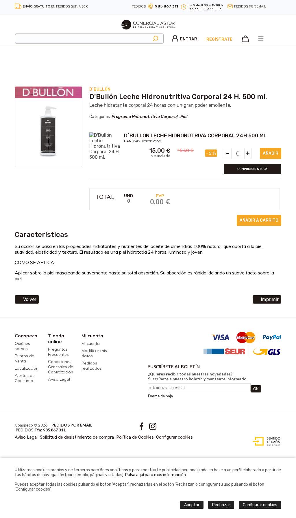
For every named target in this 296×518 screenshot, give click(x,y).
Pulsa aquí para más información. (156, 474)
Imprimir (270, 299)
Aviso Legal (59, 379)
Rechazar (221, 504)
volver (29, 299)
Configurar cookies (174, 437)
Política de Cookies (135, 437)
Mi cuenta (92, 336)
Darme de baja (160, 396)
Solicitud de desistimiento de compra (77, 437)
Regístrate (219, 39)
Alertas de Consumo (25, 378)
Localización (26, 368)
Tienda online (56, 338)
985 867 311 (166, 6)
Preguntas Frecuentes (58, 352)
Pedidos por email (250, 6)
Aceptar (191, 504)
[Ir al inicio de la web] (148, 32)
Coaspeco (26, 336)
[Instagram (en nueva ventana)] (279, 6)
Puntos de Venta (24, 358)
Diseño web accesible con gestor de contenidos (265, 441)
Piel (184, 116)
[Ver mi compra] (245, 41)
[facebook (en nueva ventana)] (273, 6)
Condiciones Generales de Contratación (60, 367)
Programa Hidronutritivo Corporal (145, 116)
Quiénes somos (22, 346)
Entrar (188, 39)
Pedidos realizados (92, 365)
